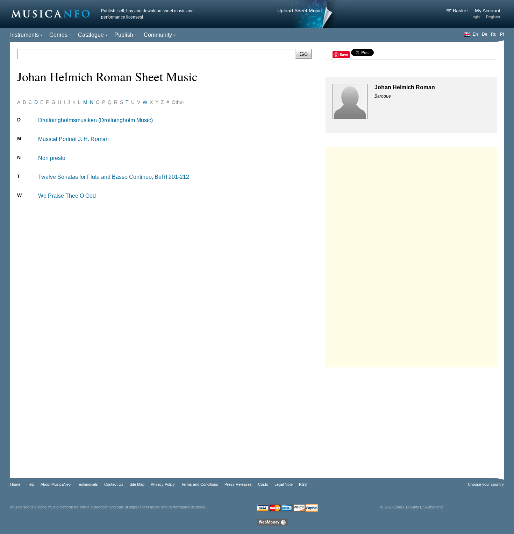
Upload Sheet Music (299, 10)
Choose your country (486, 484)
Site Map (137, 484)
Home (15, 484)
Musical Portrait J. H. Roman (73, 139)
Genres (58, 35)
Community (158, 35)
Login (475, 17)
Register (493, 17)
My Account (487, 10)
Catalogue (91, 35)
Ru (494, 34)
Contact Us (113, 484)
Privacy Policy (163, 484)
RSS (303, 484)
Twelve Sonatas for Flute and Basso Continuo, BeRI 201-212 (113, 177)
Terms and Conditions (199, 484)
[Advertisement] (411, 255)
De (484, 34)
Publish (123, 35)
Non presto (51, 158)
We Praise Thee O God (67, 196)
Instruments (24, 35)
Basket (461, 10)
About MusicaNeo (56, 484)
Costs (263, 484)
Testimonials (87, 484)
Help (30, 484)
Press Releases (238, 484)
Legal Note (283, 484)
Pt (502, 34)
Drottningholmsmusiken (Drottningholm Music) (95, 120)
